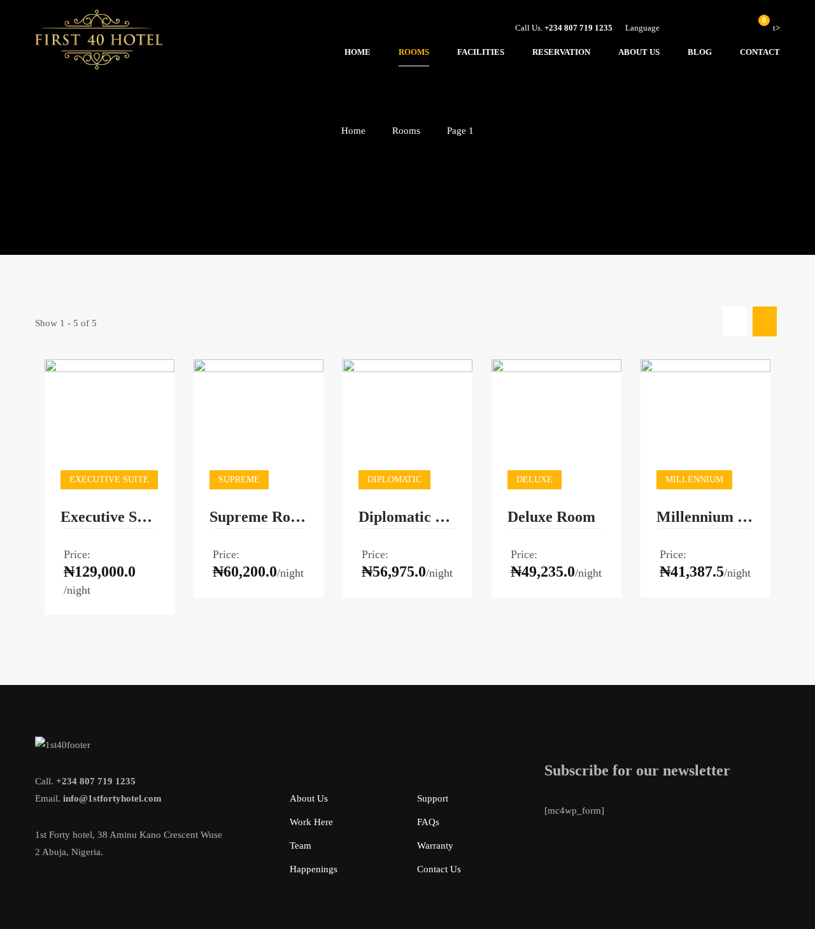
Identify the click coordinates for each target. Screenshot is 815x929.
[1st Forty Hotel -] (98, 43)
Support (432, 798)
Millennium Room (705, 516)
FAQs (428, 822)
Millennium (694, 479)
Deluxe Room (551, 516)
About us (309, 798)
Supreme (239, 479)
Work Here (311, 822)
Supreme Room (258, 516)
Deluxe (534, 479)
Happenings (313, 869)
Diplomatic (394, 479)
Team (300, 845)
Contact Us (439, 869)
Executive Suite (109, 516)
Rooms (406, 131)
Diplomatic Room (407, 516)
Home (353, 131)
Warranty (435, 845)
